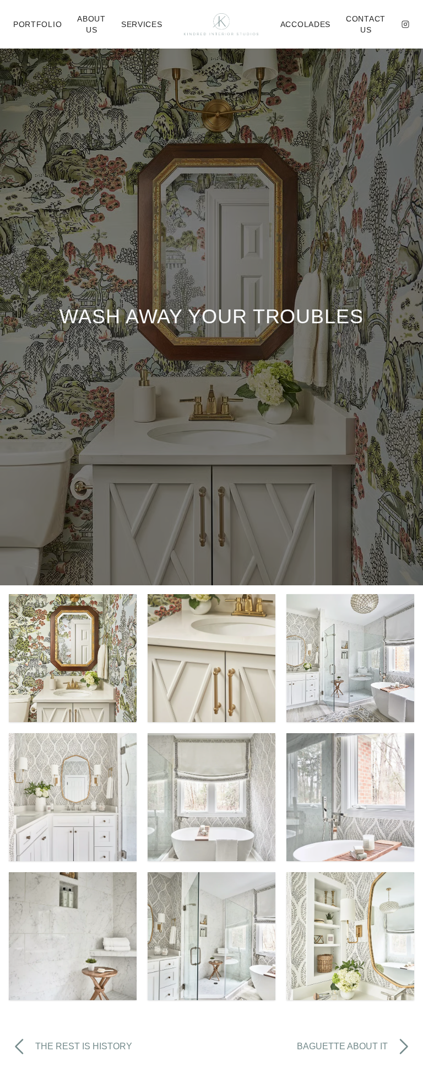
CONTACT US (366, 24)
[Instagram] (405, 24)
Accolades (305, 24)
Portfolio (37, 24)
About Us (91, 24)
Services (141, 24)
